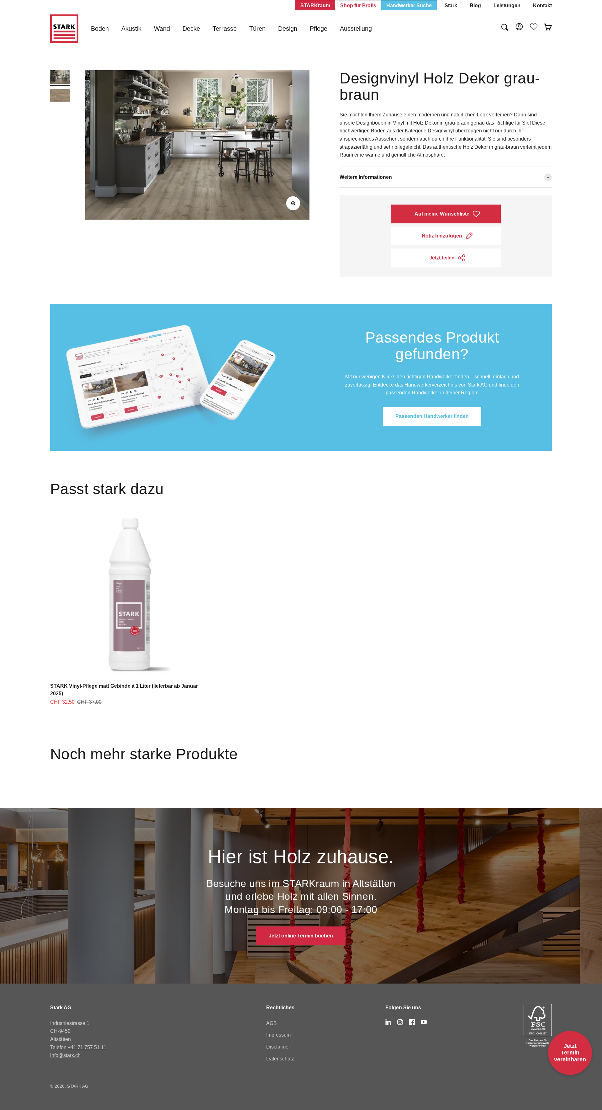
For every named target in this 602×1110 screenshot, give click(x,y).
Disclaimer (278, 1046)
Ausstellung (356, 28)
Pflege (318, 28)
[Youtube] (424, 1022)
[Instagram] (400, 1022)
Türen (257, 28)
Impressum (278, 1035)
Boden (100, 28)
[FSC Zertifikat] (538, 1025)
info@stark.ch (65, 1055)
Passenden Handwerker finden (432, 416)
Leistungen (507, 5)
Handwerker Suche (409, 5)
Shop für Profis (358, 5)
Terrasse (225, 28)
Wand (162, 28)
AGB (271, 1023)
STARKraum (315, 5)
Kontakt (542, 5)
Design (287, 28)
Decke (191, 28)
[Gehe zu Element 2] (60, 96)
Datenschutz (280, 1058)
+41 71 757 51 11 (87, 1047)
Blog (475, 5)
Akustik (131, 28)
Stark (451, 5)
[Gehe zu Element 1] (60, 78)
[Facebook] (412, 1022)
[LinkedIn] (388, 1022)
